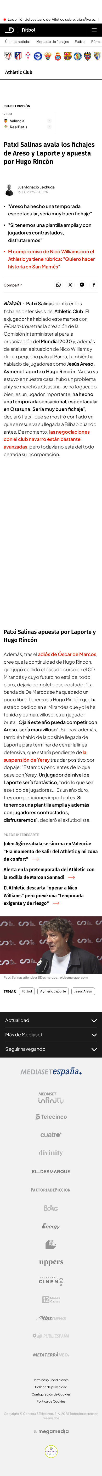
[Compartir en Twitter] (70, 285)
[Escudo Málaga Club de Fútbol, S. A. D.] (97, 56)
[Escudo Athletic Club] (8, 56)
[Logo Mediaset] (51, 1075)
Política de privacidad (51, 1387)
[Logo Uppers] (51, 1263)
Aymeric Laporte (53, 991)
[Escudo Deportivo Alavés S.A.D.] (37, 56)
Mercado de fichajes (52, 41)
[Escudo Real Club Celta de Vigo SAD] (28, 56)
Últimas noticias (18, 41)
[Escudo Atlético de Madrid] (18, 56)
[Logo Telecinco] (51, 1116)
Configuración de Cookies (51, 1394)
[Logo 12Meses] (51, 1299)
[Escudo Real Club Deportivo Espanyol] (57, 56)
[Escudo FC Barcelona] (67, 56)
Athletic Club (18, 72)
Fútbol (28, 30)
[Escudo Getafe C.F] (77, 56)
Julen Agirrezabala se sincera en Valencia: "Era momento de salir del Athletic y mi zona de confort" (51, 851)
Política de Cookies (51, 1401)
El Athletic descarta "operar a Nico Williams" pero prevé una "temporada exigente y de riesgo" (44, 895)
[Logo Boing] (51, 1208)
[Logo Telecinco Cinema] (51, 1281)
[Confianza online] (51, 1456)
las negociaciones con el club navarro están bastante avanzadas (47, 439)
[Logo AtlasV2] (51, 1318)
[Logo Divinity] (51, 1153)
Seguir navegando (25, 1049)
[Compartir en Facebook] (93, 285)
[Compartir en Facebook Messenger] (82, 285)
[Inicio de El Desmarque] (9, 30)
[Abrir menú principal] (94, 30)
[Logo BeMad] (51, 1244)
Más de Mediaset (23, 1034)
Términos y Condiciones (51, 1380)
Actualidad (17, 1020)
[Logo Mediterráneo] (51, 1354)
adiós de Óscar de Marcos (67, 654)
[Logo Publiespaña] (51, 1336)
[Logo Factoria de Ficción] (51, 1189)
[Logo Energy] (51, 1226)
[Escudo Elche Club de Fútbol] (47, 56)
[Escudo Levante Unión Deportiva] (87, 56)
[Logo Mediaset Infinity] (51, 1098)
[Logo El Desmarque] (51, 1171)
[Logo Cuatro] (51, 1134)
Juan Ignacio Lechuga (36, 187)
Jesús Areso (83, 991)
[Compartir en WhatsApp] (58, 285)
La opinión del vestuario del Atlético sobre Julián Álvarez (51, 20)
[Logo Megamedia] (54, 1431)
